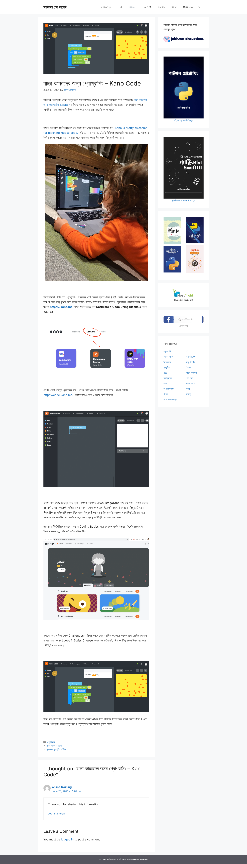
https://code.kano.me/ (58, 395)
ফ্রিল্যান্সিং (161, 7)
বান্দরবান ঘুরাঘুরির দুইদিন (56, 749)
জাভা (165, 383)
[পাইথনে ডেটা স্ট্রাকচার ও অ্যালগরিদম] (172, 259)
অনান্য (188, 394)
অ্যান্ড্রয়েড (168, 378)
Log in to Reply (56, 813)
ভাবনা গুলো (190, 383)
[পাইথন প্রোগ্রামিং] (195, 230)
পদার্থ (188, 388)
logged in (67, 839)
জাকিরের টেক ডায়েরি (54, 7)
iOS (166, 372)
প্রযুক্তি (167, 367)
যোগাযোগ (174, 7)
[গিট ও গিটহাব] (195, 259)
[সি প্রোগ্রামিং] (172, 230)
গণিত (166, 394)
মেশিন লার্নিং (168, 356)
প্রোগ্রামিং (131, 7)
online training (62, 787)
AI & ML (148, 7)
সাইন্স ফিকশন (191, 372)
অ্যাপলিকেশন (191, 356)
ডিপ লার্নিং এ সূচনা (54, 745)
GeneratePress (141, 859)
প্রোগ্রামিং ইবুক (105, 7)
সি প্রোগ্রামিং (169, 388)
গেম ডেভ (189, 378)
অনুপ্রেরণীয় (190, 362)
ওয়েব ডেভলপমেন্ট (170, 399)
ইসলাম (188, 367)
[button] (200, 7)
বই (121, 7)
